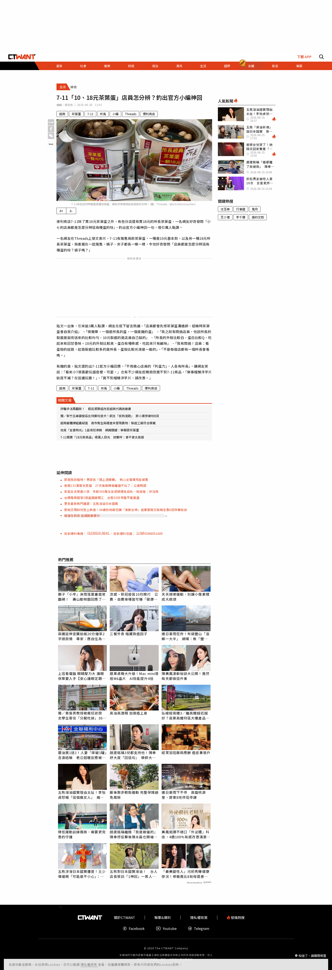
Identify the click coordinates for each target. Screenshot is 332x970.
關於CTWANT (124, 917)
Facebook (136, 928)
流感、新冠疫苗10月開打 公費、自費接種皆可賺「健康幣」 (134, 597)
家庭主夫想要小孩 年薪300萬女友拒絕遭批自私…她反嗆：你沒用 (111, 491)
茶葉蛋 (76, 114)
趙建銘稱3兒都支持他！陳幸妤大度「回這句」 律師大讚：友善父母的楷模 (133, 755)
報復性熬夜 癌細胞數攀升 (82, 515)
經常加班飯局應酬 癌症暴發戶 (186, 752)
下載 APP (304, 57)
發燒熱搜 (237, 917)
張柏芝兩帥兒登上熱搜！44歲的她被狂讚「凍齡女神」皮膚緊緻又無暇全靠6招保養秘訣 (125, 509)
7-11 (90, 114)
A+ (61, 210)
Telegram (201, 928)
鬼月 (255, 209)
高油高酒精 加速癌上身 (128, 712)
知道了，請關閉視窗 (312, 955)
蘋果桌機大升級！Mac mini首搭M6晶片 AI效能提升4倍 (134, 676)
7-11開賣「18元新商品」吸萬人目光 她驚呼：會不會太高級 (102, 437)
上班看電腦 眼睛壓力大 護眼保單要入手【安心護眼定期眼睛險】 (82, 676)
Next (51, 144)
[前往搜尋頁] (321, 57)
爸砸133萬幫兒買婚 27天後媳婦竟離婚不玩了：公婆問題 (105, 485)
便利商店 (149, 114)
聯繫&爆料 (162, 917)
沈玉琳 (225, 209)
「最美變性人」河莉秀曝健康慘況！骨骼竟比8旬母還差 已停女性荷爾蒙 (185, 874)
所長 (103, 114)
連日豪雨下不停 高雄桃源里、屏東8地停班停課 (184, 795)
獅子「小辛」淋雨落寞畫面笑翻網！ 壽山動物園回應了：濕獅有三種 (82, 597)
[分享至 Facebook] (51, 129)
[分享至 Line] (51, 122)
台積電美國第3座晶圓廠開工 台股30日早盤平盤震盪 (101, 497)
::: (60, 71)
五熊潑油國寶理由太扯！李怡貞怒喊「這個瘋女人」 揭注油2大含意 (82, 795)
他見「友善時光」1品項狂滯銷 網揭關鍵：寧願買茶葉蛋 (99, 430)
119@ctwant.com (149, 533)
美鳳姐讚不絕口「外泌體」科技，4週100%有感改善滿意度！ (185, 834)
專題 (299, 65)
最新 (59, 66)
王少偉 (225, 217)
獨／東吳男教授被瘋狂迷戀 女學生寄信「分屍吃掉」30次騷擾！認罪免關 (82, 715)
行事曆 (240, 209)
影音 (275, 65)
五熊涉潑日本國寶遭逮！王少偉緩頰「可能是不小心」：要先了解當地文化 (82, 874)
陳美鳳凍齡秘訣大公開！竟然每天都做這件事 (185, 676)
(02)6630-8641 (98, 533)
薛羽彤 (69, 105)
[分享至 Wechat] (51, 136)
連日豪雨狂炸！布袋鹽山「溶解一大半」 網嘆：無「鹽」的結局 (185, 636)
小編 (115, 114)
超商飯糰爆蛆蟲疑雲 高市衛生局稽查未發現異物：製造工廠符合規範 (108, 423)
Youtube (170, 928)
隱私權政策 (89, 964)
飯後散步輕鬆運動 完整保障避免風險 (134, 795)
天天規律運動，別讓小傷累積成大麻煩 (185, 597)
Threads (130, 114)
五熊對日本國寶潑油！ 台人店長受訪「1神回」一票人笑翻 (133, 874)
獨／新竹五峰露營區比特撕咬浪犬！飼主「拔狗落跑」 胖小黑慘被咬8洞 (109, 415)
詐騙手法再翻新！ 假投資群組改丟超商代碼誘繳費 (95, 408)
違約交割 (258, 217)
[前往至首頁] (22, 56)
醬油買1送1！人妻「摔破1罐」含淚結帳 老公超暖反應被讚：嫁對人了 (82, 755)
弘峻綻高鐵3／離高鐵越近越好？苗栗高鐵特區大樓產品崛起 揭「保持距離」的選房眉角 (185, 715)
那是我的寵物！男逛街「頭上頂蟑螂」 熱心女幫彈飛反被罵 (106, 479)
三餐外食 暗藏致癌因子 (128, 633)
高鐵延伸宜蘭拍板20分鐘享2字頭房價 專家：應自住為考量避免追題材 (82, 636)
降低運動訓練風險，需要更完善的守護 (82, 834)
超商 (62, 114)
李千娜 (240, 217)
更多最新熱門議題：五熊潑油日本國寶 (91, 503)
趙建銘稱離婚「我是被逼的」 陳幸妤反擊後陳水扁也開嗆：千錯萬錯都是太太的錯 (134, 834)
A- (71, 210)
